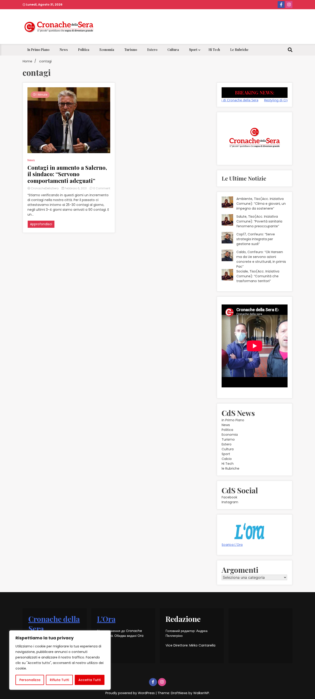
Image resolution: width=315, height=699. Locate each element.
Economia (106, 49)
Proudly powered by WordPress (130, 693)
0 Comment (101, 188)
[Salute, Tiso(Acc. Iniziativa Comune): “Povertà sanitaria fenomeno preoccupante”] (227, 220)
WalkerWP (201, 693)
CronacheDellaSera (44, 188)
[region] (60, 660)
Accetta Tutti (89, 680)
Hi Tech (214, 49)
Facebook (229, 497)
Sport (193, 49)
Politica (83, 49)
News (63, 49)
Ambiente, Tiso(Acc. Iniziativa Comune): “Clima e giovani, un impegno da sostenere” (261, 203)
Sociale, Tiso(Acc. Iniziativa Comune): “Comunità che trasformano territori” (257, 276)
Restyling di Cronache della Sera (222, 100)
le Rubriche (239, 49)
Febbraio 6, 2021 (75, 188)
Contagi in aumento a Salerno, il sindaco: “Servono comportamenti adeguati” (67, 174)
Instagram (230, 502)
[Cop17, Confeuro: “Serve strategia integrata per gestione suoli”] (227, 238)
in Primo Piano (38, 49)
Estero (152, 49)
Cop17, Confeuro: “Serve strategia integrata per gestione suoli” (255, 239)
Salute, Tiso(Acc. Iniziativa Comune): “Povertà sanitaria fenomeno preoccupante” (259, 221)
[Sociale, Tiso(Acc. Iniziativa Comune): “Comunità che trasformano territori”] (227, 275)
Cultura (173, 49)
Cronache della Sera (54, 623)
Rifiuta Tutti (59, 680)
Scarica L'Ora (232, 544)
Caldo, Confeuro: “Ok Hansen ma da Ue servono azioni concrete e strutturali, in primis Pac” (261, 259)
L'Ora (106, 619)
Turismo (130, 49)
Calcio (227, 458)
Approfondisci (41, 224)
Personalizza (29, 680)
